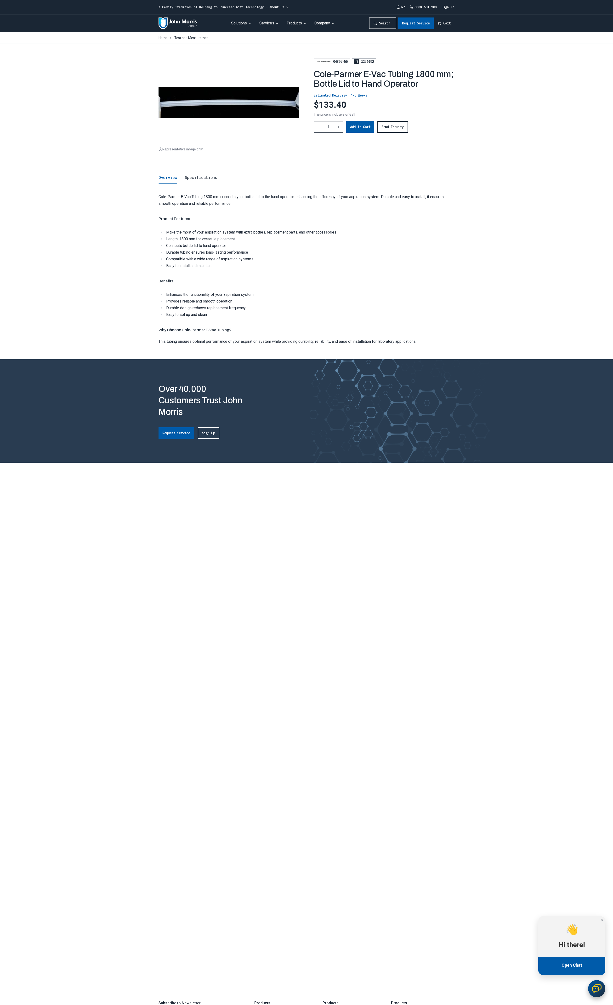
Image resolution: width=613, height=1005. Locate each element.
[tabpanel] (306, 264)
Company (322, 23)
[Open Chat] (596, 988)
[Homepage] (178, 23)
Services (266, 23)
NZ (403, 7)
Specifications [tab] (201, 177)
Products (294, 23)
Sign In (448, 7)
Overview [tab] (168, 177)
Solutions (239, 23)
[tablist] (306, 177)
